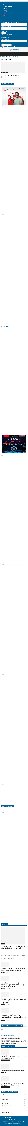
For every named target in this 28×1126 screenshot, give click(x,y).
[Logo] (9, 56)
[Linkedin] (3, 18)
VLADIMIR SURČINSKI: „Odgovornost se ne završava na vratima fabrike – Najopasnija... (13, 1001)
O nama (5, 8)
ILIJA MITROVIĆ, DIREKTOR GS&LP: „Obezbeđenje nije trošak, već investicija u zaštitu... (13, 948)
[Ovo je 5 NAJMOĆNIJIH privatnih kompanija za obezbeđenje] (14, 1078)
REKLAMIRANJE (8, 1117)
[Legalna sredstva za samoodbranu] (14, 1066)
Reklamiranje (6, 12)
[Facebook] (2, 18)
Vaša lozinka (4, 31)
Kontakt (5, 13)
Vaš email (3, 43)
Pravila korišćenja (5, 36)
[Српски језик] (4, 15)
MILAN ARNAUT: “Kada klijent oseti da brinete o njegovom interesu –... (13, 969)
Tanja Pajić (3, 79)
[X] (4, 18)
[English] (3, 15)
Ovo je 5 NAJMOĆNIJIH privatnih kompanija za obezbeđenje (12, 1084)
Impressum (5, 10)
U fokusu (3, 1072)
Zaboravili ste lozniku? (6, 34)
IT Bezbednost (4, 72)
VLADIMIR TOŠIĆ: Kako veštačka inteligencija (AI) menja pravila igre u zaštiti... (13, 1017)
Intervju (3, 943)
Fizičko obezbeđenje (5, 1060)
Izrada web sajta (8, 1123)
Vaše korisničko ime (6, 26)
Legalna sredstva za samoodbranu (12, 1071)
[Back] (1, 19)
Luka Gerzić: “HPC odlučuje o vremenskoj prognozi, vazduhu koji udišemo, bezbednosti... (12, 984)
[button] (2, 54)
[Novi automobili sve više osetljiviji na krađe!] (14, 67)
